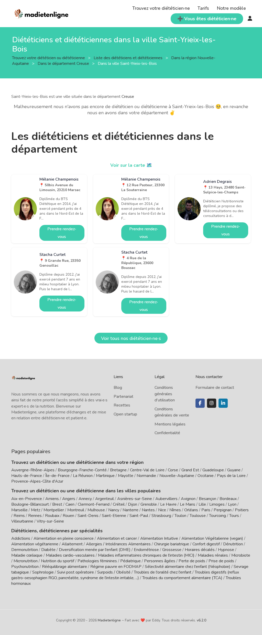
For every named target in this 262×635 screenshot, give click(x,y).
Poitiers (242, 510)
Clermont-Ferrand (94, 504)
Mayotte (125, 475)
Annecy (85, 499)
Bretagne (118, 470)
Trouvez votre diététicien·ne (161, 8)
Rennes (35, 515)
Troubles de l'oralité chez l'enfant (162, 572)
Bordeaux (228, 499)
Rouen (68, 515)
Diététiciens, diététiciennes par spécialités (57, 531)
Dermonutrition (25, 550)
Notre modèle (231, 8)
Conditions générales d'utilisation (165, 394)
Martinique (105, 475)
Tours (234, 515)
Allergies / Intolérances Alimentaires (118, 544)
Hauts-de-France (26, 475)
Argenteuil (104, 499)
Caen (70, 504)
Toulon (180, 515)
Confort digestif (206, 544)
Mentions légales (170, 424)
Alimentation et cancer (117, 538)
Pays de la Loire (231, 475)
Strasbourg (161, 515)
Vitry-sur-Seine (50, 521)
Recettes (122, 405)
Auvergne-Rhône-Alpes (32, 470)
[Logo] (41, 13)
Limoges (217, 504)
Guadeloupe (213, 470)
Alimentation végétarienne (34, 544)
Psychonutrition (25, 566)
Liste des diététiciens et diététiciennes (128, 58)
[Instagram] (211, 403)
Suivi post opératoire (75, 572)
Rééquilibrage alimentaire (64, 566)
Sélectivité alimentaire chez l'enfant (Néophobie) (187, 566)
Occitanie (206, 475)
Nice (162, 510)
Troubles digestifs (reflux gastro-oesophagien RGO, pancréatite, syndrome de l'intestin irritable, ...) (125, 575)
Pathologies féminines (97, 561)
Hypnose (226, 550)
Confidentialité (167, 433)
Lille (202, 504)
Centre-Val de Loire (147, 470)
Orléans (191, 510)
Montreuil (75, 510)
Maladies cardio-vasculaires (70, 555)
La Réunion (83, 475)
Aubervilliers (166, 499)
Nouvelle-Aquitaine (176, 475)
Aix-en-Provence (26, 499)
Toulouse (198, 515)
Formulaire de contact (214, 387)
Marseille (19, 510)
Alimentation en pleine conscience (64, 538)
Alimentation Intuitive (159, 538)
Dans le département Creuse (64, 63)
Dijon (132, 504)
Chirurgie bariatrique (171, 544)
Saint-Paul (138, 515)
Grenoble (148, 504)
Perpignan (223, 510)
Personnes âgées (159, 561)
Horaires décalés (200, 550)
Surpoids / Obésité (113, 572)
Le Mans (187, 504)
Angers (68, 499)
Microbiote (240, 555)
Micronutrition (26, 561)
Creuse (128, 96)
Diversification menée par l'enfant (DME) (95, 550)
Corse (173, 470)
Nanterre (130, 510)
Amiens (52, 499)
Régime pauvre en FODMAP (115, 566)
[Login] (250, 19)
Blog (118, 387)
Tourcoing (217, 515)
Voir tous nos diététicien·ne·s (131, 338)
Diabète (48, 550)
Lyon (232, 504)
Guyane (234, 470)
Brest (57, 504)
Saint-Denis (88, 515)
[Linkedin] (223, 403)
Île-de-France (57, 475)
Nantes (148, 510)
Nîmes (175, 510)
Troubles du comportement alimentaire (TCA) (182, 578)
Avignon (188, 499)
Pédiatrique (130, 561)
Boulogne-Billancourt (30, 504)
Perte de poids (192, 561)
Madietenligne (109, 620)
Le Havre (168, 504)
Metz (35, 510)
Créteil (119, 504)
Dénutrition (233, 544)
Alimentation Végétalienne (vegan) (212, 538)
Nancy (113, 510)
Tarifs (203, 8)
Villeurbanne (22, 521)
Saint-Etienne (114, 515)
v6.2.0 (201, 620)
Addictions (20, 538)
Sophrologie (43, 572)
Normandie (146, 475)
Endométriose (146, 550)
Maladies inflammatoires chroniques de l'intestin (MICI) (146, 555)
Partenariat (123, 396)
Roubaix (52, 515)
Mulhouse (96, 510)
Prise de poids (221, 561)
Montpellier (53, 510)
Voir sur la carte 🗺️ (131, 165)
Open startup (125, 414)
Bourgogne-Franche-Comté (82, 470)
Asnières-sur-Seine (134, 499)
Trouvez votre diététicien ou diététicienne (49, 58)
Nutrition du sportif (57, 561)
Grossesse (171, 550)
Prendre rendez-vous (61, 233)
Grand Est (190, 470)
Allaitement (72, 544)
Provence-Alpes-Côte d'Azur (37, 481)
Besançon (207, 499)
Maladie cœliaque (26, 555)
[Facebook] (200, 403)
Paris (205, 510)
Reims (19, 515)
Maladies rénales (213, 555)
